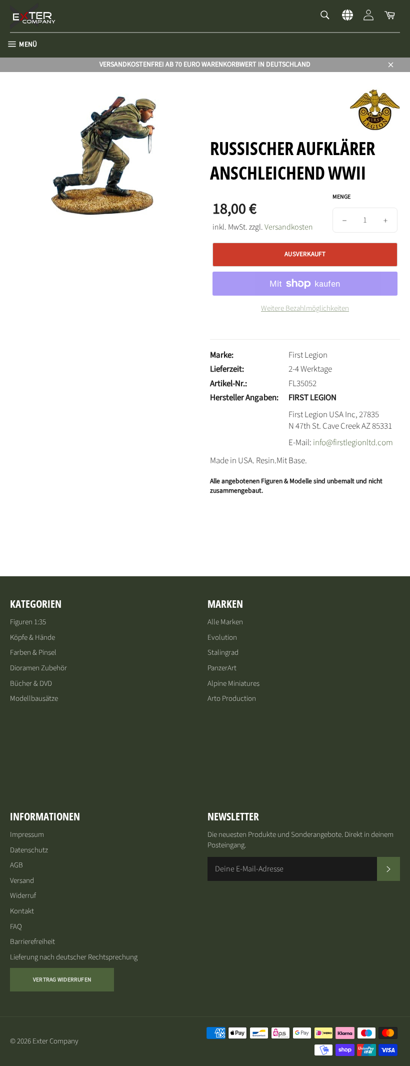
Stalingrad (223, 652)
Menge (341, 197)
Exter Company (55, 1041)
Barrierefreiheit (32, 941)
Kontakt (22, 911)
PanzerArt (222, 668)
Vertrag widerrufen (62, 979)
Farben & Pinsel (33, 652)
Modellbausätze (34, 698)
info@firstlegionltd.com (353, 443)
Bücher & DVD (31, 683)
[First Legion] (375, 128)
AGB (16, 865)
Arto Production (232, 698)
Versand (22, 880)
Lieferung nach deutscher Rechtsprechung (74, 957)
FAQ (16, 926)
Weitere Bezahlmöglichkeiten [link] (305, 309)
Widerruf (23, 895)
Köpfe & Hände (32, 637)
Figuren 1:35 (28, 622)
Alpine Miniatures (234, 683)
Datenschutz (29, 850)
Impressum (27, 834)
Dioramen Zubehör (38, 668)
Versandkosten (288, 227)
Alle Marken (225, 622)
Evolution (222, 637)
